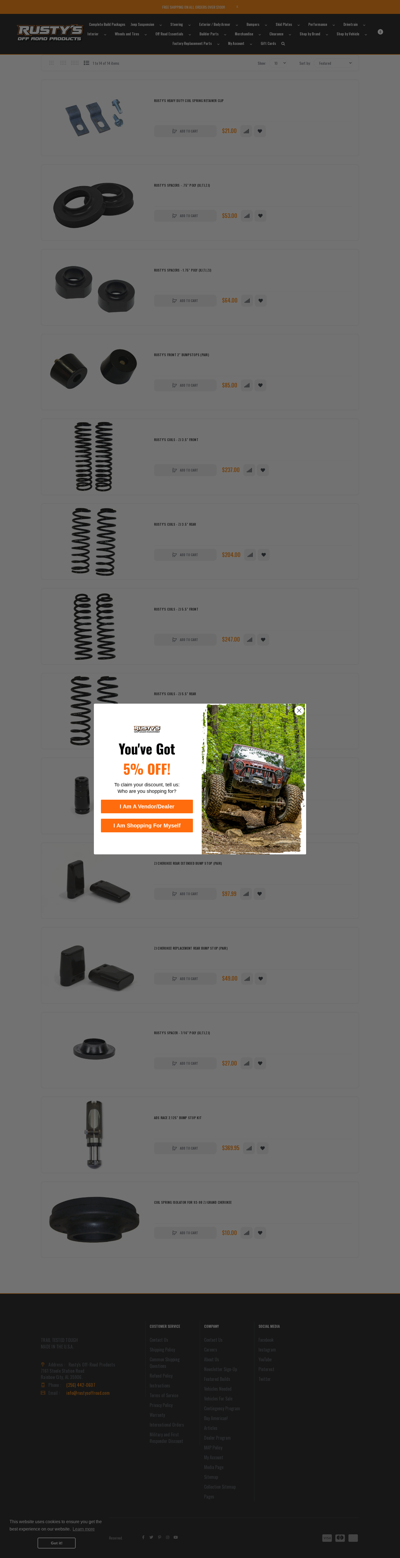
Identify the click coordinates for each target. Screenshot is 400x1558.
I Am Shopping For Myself (147, 826)
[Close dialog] (299, 710)
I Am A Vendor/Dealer (147, 806)
